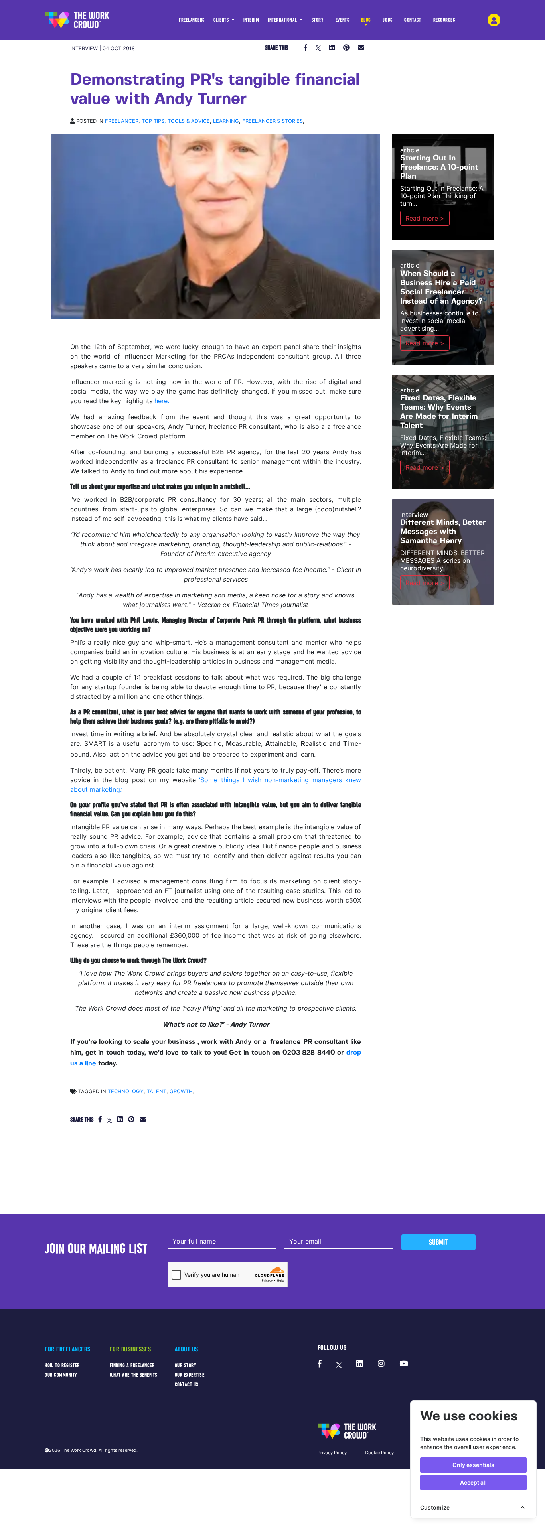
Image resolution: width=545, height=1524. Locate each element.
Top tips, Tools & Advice (176, 121)
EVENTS (342, 20)
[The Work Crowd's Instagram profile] (381, 1364)
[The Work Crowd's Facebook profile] (320, 1364)
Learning (226, 121)
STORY (318, 20)
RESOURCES (444, 20)
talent (156, 1091)
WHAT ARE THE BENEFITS (134, 1375)
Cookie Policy (379, 1452)
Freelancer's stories (272, 121)
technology (126, 1091)
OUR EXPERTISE (190, 1375)
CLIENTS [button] (221, 20)
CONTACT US (187, 1385)
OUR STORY (186, 1365)
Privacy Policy (332, 1452)
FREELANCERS (192, 20)
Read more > (424, 218)
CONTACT (412, 20)
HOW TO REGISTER (62, 1365)
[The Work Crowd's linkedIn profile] (359, 1364)
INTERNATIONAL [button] (283, 20)
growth (181, 1091)
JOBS (387, 20)
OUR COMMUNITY (61, 1375)
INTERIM (251, 20)
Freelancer (121, 121)
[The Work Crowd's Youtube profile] (403, 1364)
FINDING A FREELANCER (132, 1365)
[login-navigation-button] (494, 20)
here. (161, 401)
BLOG (366, 20)
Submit (438, 1242)
